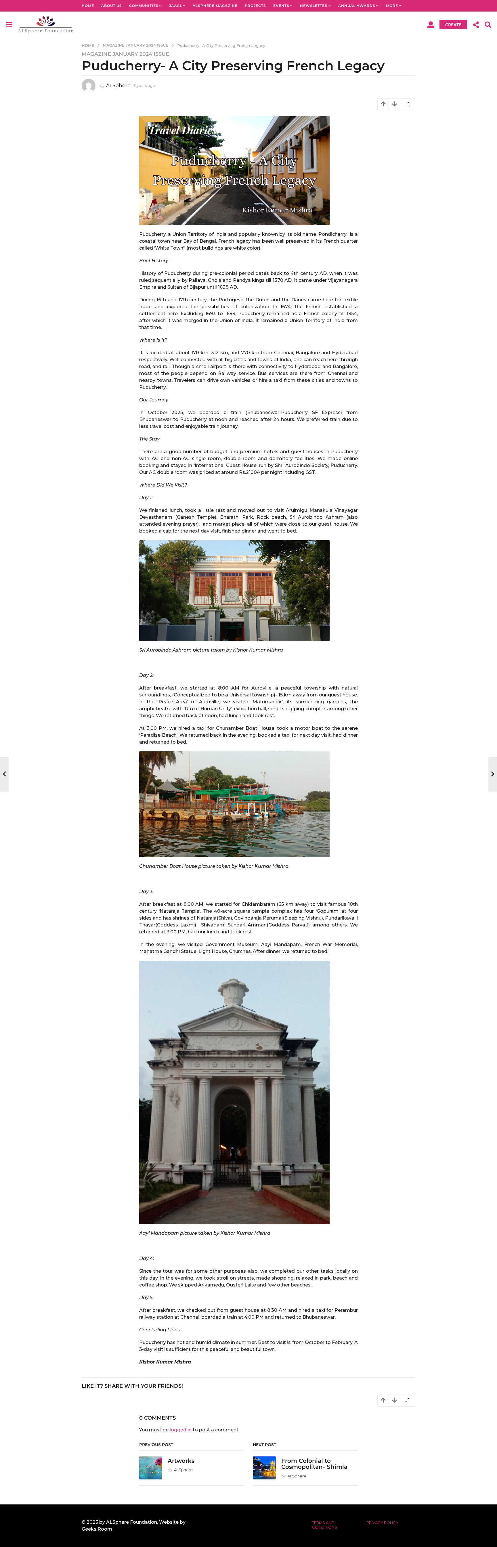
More (392, 5)
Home (88, 5)
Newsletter (314, 5)
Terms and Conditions (324, 1524)
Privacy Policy (382, 1522)
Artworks (181, 1460)
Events (281, 5)
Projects (255, 5)
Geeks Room (97, 1529)
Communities (143, 5)
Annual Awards (356, 5)
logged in (181, 1430)
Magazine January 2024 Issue (125, 54)
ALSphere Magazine (215, 5)
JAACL (175, 5)
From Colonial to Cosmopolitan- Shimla (314, 1463)
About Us (111, 5)
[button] (9, 24)
